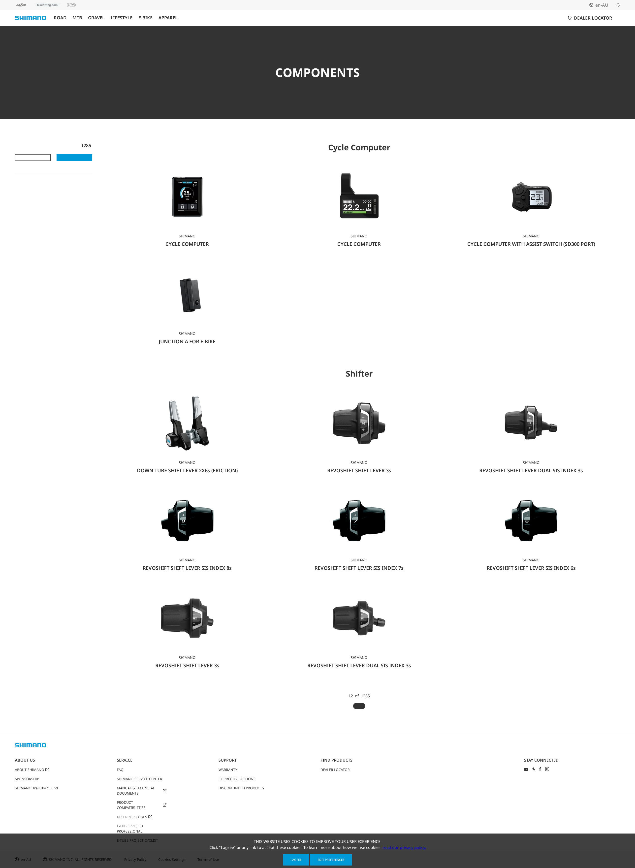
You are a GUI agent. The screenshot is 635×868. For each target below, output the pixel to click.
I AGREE (296, 860)
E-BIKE (145, 18)
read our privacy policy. (404, 847)
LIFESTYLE (121, 18)
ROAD (60, 18)
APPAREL (168, 18)
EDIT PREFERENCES (331, 860)
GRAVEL (96, 18)
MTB (77, 18)
